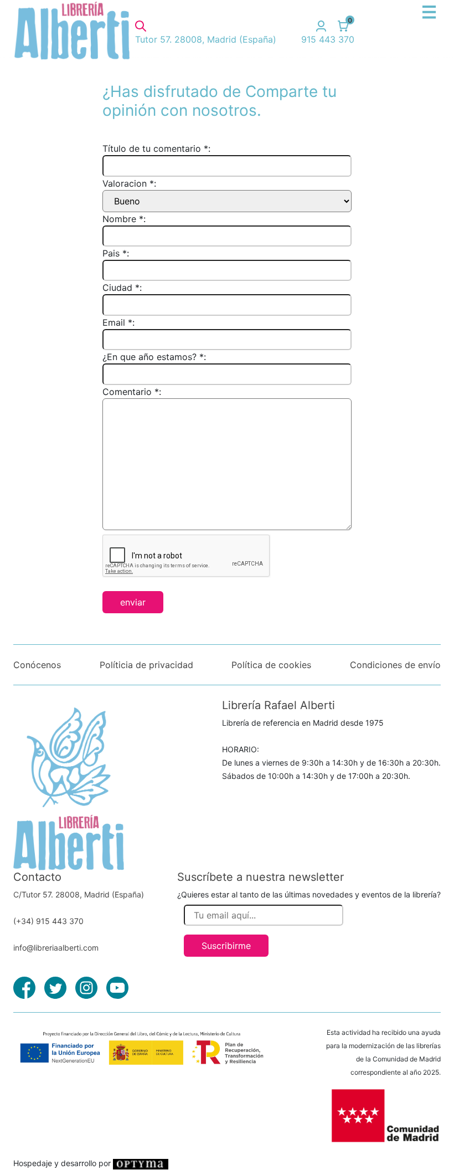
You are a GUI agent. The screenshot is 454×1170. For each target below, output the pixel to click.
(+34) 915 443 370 (48, 921)
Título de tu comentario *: (156, 148)
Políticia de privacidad (146, 664)
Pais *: (115, 253)
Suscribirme (226, 945)
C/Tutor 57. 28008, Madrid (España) (78, 894)
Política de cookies (271, 664)
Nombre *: (124, 218)
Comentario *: (131, 391)
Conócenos (37, 664)
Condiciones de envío (395, 664)
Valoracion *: (129, 183)
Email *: (118, 322)
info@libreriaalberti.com (56, 947)
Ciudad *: (122, 287)
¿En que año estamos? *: (154, 356)
